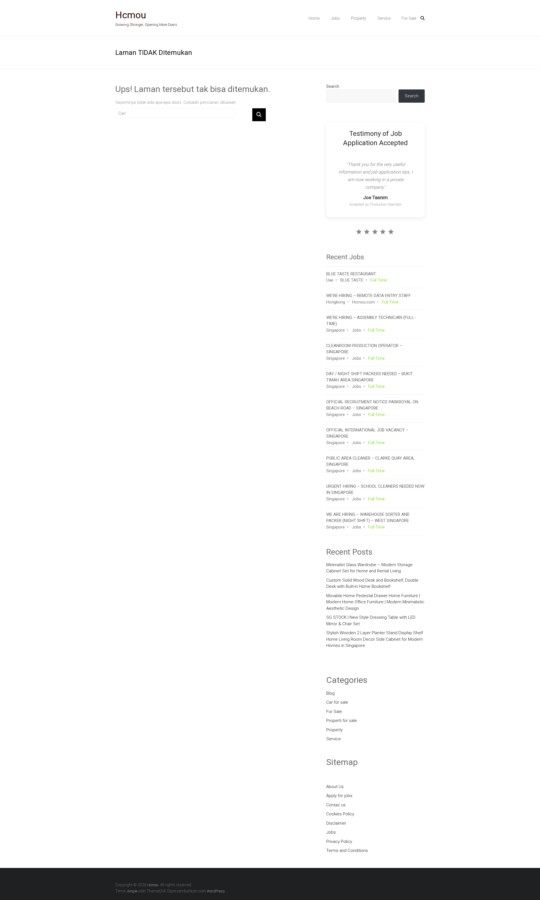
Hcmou (130, 15)
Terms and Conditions (347, 850)
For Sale (409, 18)
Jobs (335, 18)
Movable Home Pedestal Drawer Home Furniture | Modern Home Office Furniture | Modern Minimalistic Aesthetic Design (375, 602)
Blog (330, 693)
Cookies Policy (340, 813)
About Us (335, 786)
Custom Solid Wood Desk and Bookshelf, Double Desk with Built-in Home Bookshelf (372, 583)
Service (383, 18)
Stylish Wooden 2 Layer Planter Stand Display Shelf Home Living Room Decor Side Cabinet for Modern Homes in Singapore (374, 639)
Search (332, 86)
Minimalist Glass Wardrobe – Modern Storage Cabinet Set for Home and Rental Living (369, 568)
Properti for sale (341, 720)
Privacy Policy (339, 841)
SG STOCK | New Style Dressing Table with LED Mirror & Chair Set (370, 620)
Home (314, 18)
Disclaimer (336, 823)
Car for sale (337, 702)
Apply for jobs (339, 795)
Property (358, 18)
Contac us (336, 804)
